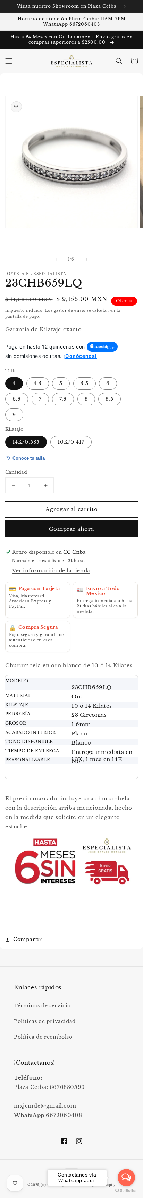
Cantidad (16, 472)
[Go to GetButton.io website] (126, 1191)
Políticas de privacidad (45, 1021)
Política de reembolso (43, 1037)
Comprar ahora (71, 529)
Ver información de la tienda (51, 570)
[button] (8, 61)
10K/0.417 (71, 442)
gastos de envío (70, 310)
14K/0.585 (26, 442)
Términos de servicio (42, 1006)
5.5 (85, 383)
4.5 (38, 383)
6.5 (16, 399)
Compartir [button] (27, 939)
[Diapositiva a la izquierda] (56, 259)
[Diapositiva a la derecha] (86, 259)
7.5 (63, 399)
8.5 (109, 399)
